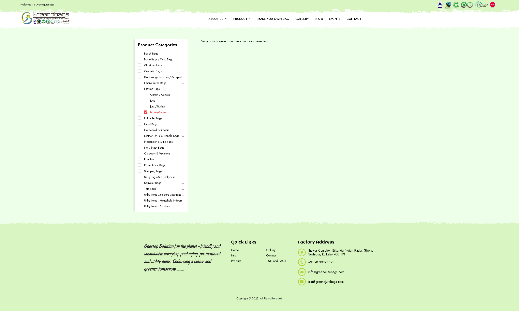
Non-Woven (158, 112)
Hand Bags (150, 124)
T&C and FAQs (276, 261)
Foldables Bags (153, 118)
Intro (234, 255)
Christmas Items (153, 65)
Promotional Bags (154, 165)
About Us (215, 19)
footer (182, 289)
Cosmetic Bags (153, 71)
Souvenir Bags (152, 183)
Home (235, 250)
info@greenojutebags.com (326, 272)
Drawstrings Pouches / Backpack (163, 77)
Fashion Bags (152, 89)
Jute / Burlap (157, 106)
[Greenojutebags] (45, 18)
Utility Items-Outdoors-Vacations (162, 195)
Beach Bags (151, 53)
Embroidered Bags (155, 83)
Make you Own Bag (273, 19)
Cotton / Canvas (160, 95)
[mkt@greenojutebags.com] (302, 281)
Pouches (149, 159)
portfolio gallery (156, 289)
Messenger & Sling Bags (158, 142)
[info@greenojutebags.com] (302, 272)
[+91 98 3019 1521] (302, 262)
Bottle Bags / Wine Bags (158, 59)
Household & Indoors (156, 130)
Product (240, 19)
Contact (353, 19)
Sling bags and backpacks (159, 177)
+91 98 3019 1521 (321, 262)
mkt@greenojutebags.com (326, 281)
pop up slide (196, 289)
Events (335, 19)
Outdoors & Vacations (157, 153)
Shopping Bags (153, 171)
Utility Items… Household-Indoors (163, 200)
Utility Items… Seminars (157, 206)
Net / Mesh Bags (154, 148)
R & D (319, 19)
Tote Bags (150, 189)
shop (209, 289)
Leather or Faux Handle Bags (161, 136)
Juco (152, 101)
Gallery (302, 19)
